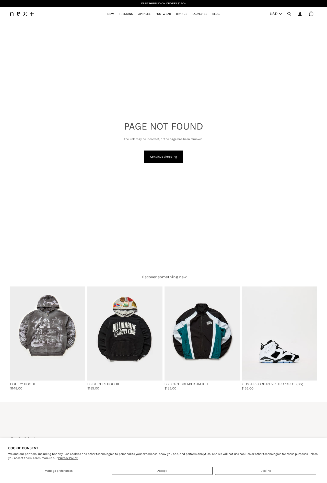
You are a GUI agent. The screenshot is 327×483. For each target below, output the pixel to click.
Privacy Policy (68, 458)
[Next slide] (309, 333)
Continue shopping (163, 156)
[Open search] (289, 13)
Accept (162, 471)
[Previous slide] (249, 333)
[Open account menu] (300, 13)
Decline (266, 471)
